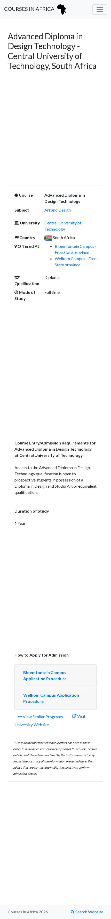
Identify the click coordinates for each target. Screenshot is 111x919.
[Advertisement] (55, 128)
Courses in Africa (30, 9)
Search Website (89, 911)
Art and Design (57, 209)
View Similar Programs (42, 716)
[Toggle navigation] (99, 9)
